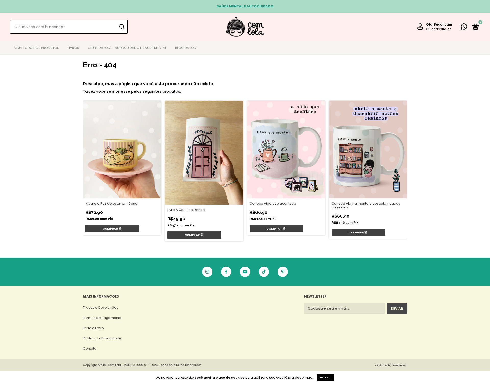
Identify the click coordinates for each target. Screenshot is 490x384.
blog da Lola (186, 47)
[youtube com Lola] (245, 272)
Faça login (443, 24)
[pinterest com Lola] (283, 272)
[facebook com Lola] (226, 272)
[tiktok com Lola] (264, 272)
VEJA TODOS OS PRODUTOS (36, 47)
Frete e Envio (93, 328)
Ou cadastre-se (438, 29)
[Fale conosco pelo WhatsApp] (464, 28)
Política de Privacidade (102, 338)
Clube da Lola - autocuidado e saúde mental (127, 47)
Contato (89, 348)
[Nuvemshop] (391, 365)
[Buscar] (121, 26)
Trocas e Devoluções (100, 307)
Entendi (325, 377)
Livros (73, 47)
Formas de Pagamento (102, 317)
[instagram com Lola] (207, 272)
